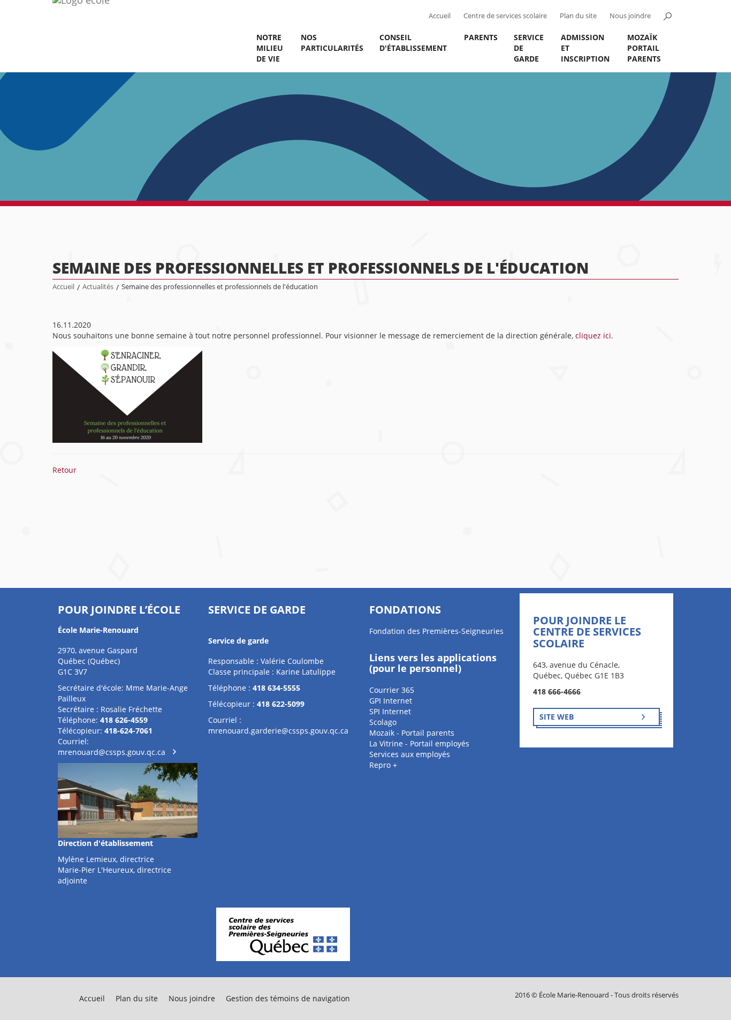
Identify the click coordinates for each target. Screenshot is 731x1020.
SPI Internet (390, 711)
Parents (481, 37)
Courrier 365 (391, 690)
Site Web (556, 717)
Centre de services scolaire (505, 15)
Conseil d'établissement (413, 42)
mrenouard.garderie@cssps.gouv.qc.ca (278, 731)
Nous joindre (630, 15)
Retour (64, 470)
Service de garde (529, 48)
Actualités (97, 286)
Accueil (440, 15)
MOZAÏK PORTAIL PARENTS (644, 48)
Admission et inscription (585, 48)
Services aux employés (409, 754)
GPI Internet (390, 701)
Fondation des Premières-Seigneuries (436, 631)
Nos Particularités (332, 42)
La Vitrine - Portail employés (419, 743)
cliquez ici (593, 335)
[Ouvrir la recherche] (667, 16)
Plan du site (578, 15)
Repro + (383, 765)
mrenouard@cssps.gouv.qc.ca (111, 752)
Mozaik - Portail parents (411, 733)
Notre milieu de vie (269, 48)
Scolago (383, 722)
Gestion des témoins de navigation (288, 998)
